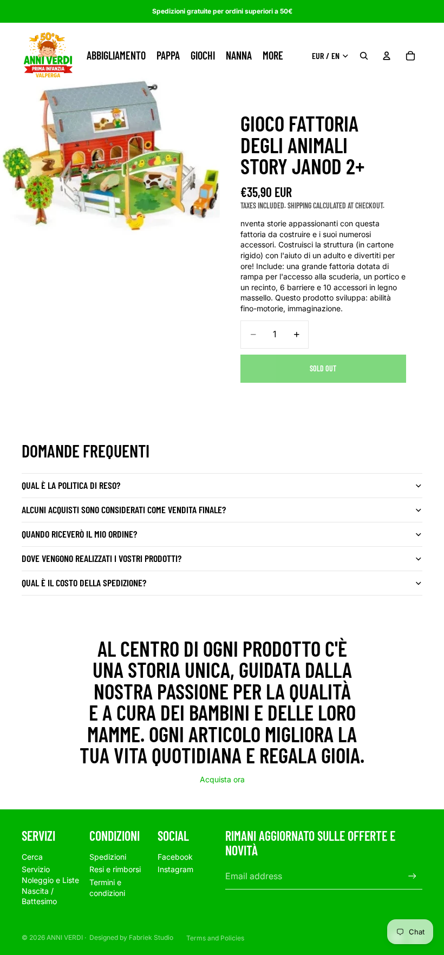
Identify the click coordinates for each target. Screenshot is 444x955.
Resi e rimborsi (115, 869)
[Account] (387, 56)
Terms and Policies (215, 938)
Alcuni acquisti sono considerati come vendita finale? (124, 509)
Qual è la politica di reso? (71, 485)
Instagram (175, 869)
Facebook (175, 856)
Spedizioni (107, 856)
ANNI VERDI (65, 937)
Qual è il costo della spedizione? (84, 582)
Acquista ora (222, 779)
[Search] (364, 56)
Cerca (32, 856)
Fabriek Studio (151, 937)
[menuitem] (273, 56)
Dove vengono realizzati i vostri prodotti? (101, 558)
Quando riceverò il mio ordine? (79, 534)
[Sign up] (412, 876)
